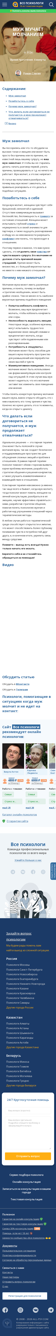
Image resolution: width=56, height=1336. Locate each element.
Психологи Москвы (18, 965)
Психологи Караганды (19, 1037)
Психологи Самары (17, 1002)
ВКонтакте (22, 684)
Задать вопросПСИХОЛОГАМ (53, 871)
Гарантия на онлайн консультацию (20, 1219)
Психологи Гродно (17, 1080)
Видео (12, 123)
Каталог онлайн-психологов (19, 814)
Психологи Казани (17, 988)
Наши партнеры (10, 1277)
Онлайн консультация (26, 1182)
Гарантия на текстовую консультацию (22, 1224)
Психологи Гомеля (17, 1066)
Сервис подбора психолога (26, 1175)
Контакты (7, 1272)
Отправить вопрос (28, 1156)
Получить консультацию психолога (28, 10)
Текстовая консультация (26, 1199)
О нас (5, 1286)
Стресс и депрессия (10, 802)
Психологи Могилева (19, 1076)
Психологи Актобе (17, 1042)
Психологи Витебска (18, 1071)
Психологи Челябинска (20, 998)
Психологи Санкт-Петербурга (24, 969)
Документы (9, 1245)
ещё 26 (30, 807)
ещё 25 (6, 807)
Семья (8, 794)
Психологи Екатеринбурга (22, 979)
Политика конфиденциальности (19, 1255)
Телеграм (22, 689)
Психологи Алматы (17, 1023)
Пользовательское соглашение (19, 1250)
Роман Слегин (32, 73)
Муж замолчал (17, 95)
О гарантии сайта (17, 821)
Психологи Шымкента (19, 1033)
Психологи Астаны (17, 1028)
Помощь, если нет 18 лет (15, 1233)
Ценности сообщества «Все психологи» (23, 1238)
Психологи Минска (17, 1061)
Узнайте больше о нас (28, 860)
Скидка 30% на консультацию (17, 1228)
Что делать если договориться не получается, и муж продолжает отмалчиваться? (29, 115)
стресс (31, 223)
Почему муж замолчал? (23, 106)
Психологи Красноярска (20, 993)
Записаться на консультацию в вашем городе (26, 1190)
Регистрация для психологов (24, 1295)
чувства (42, 251)
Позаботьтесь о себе (21, 101)
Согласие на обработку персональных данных (26, 1260)
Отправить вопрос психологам (18, 1281)
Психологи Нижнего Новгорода (25, 984)
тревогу (45, 216)
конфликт (8, 238)
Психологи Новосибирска (21, 974)
